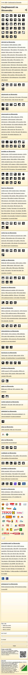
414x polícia (8, 270)
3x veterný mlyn (14, 478)
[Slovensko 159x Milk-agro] (21, 521)
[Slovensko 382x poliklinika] (11, 325)
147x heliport (21, 295)
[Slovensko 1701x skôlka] (7, 447)
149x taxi (16, 295)
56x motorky (7, 210)
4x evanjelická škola (20, 358)
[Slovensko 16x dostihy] (15, 182)
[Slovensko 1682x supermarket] (11, 15)
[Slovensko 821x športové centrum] (19, 174)
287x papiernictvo (16, 69)
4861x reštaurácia (15, 117)
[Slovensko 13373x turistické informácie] (7, 142)
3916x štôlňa (14, 159)
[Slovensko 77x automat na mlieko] (7, 109)
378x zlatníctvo (17, 59)
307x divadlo (10, 240)
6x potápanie (23, 216)
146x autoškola (5, 458)
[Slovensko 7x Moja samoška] (15, 533)
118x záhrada (14, 243)
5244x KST (4, 546)
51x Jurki (8, 568)
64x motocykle (4, 320)
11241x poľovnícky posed (15, 156)
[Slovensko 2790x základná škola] (3, 447)
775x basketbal (5, 195)
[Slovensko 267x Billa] (9, 517)
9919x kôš (3, 263)
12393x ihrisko (4, 190)
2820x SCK (10, 546)
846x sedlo (8, 376)
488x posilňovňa (20, 195)
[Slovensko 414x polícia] (3, 255)
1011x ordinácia (12, 334)
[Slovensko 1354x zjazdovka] (3, 421)
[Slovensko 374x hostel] (11, 85)
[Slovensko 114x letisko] (7, 282)
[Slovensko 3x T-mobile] (3, 538)
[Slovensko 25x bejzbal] (7, 182)
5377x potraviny (5, 44)
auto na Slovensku (7, 308)
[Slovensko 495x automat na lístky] (11, 278)
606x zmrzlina (9, 52)
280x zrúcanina (16, 476)
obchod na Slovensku (8, 42)
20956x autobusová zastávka (8, 290)
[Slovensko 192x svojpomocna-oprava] (15, 483)
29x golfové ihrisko (5, 213)
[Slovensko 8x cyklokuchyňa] (24, 483)
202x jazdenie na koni (20, 200)
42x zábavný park (5, 245)
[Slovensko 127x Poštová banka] (16, 525)
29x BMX (24, 210)
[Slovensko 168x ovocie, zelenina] (15, 32)
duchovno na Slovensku (9, 352)
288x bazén (4, 404)
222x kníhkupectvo (13, 77)
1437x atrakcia (11, 164)
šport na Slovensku (7, 188)
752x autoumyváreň (6, 315)
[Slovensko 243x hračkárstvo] (19, 28)
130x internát (15, 99)
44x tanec (13, 210)
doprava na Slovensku (8, 287)
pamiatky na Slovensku (8, 468)
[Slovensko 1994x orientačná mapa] (23, 142)
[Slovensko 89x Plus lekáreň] (3, 529)
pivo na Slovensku (7, 440)
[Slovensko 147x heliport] (23, 278)
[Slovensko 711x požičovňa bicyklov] (7, 483)
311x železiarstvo (5, 67)
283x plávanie (4, 200)
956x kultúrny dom (10, 238)
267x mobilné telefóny (6, 72)
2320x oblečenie (14, 44)
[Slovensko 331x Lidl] (13, 512)
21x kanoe (23, 213)
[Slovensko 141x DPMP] (7, 525)
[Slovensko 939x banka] (23, 250)
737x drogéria (20, 49)
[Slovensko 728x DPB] (20, 504)
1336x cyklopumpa (15, 492)
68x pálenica (24, 132)
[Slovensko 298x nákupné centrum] (3, 28)
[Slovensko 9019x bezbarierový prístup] (3, 578)
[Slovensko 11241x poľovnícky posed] (15, 142)
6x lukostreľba (4, 218)
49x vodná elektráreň (6, 414)
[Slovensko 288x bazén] (3, 396)
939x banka (15, 268)
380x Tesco (4, 553)
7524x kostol (4, 355)
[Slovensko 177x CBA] (8, 521)
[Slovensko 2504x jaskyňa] (15, 363)
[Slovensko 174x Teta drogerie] (13, 521)
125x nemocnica (13, 339)
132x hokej (4, 205)
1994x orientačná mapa (7, 161)
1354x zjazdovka (5, 429)
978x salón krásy (21, 47)
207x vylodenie (16, 389)
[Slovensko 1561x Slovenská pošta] (16, 504)
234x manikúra (11, 75)
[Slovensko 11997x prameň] (3, 363)
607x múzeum (18, 238)
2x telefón (9, 273)
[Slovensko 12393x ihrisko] (3, 174)
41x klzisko (18, 210)
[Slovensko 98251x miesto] (3, 142)
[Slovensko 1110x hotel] (7, 85)
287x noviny (8, 69)
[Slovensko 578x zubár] (7, 325)
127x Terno (11, 566)
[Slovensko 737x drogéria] (23, 15)
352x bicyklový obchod (16, 494)
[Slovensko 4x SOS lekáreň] (22, 533)
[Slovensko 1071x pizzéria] (23, 104)
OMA (6, 2)
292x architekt (8, 476)
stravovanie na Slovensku (9, 114)
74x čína (13, 132)
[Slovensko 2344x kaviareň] (15, 104)
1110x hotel (12, 97)
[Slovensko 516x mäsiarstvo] (11, 20)
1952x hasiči (17, 265)
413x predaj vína (19, 57)
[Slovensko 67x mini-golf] (19, 178)
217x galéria (17, 240)
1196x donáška (11, 122)
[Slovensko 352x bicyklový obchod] (11, 483)
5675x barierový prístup (20, 586)
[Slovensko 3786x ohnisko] (19, 142)
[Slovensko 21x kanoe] (11, 182)
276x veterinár (18, 336)
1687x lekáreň (4, 334)
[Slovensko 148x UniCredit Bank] (3, 525)
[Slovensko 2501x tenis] (15, 174)
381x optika (10, 59)
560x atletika (12, 195)
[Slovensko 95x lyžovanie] (15, 178)
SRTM (14, 670)
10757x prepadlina (13, 371)
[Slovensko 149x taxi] (19, 278)
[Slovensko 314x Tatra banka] (3, 517)
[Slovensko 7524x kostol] (3, 347)
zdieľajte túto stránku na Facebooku (9, 651)
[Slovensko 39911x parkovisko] (3, 302)
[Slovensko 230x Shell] (18, 517)
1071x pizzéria (19, 122)
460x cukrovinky (11, 54)
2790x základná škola (6, 455)
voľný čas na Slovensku (8, 233)
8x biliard (17, 216)
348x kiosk (13, 65)
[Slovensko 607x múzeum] (11, 223)
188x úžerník (4, 80)
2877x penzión (4, 97)
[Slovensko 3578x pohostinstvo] (11, 104)
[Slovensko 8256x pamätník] (3, 463)
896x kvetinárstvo (5, 49)
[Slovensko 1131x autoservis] (7, 302)
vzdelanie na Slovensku (8, 453)
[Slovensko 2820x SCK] (7, 504)
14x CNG (11, 320)
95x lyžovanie (17, 205)
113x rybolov (10, 205)
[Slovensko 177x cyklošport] (19, 483)
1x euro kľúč (4, 589)
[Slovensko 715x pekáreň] (3, 20)
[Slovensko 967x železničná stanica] (7, 278)
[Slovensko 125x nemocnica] (19, 325)
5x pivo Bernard (13, 442)
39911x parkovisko (5, 310)
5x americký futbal (13, 218)
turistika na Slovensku (8, 151)
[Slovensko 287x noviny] (7, 28)
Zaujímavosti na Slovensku (14, 2)
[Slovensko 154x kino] (23, 223)
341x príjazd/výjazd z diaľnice (18, 315)
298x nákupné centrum (15, 67)
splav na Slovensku (7, 386)
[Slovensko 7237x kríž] (7, 347)
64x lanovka (18, 429)
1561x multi (10, 193)
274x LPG (3, 318)
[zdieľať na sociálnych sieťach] (26, 10)
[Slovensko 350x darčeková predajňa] (11, 24)
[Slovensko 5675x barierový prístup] (7, 578)
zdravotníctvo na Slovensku (10, 331)
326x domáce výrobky (21, 65)
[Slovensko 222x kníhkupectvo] (3, 32)
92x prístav (22, 297)
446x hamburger (7, 124)
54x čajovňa (4, 134)
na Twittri (14, 651)
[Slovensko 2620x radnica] (3, 250)
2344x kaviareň (11, 119)
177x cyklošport (16, 496)
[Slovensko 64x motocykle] (15, 302)
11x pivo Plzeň (4, 442)
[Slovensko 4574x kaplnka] (11, 347)
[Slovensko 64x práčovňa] (3, 36)
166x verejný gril (11, 129)
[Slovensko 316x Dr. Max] (20, 512)
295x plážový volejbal (12, 198)
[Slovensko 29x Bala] (16, 529)
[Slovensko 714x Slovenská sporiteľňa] (25, 504)
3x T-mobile (4, 573)
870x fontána (8, 473)
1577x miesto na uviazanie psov (15, 235)
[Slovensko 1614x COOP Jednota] (12, 504)
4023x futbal (22, 190)
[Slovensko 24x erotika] (11, 36)
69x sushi (17, 132)
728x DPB (15, 548)
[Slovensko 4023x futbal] (11, 174)
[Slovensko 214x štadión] (7, 178)
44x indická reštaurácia (13, 134)
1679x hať (9, 389)
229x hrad (7, 478)
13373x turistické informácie (15, 154)
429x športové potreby (9, 57)
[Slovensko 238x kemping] (19, 85)
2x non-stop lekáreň (11, 341)
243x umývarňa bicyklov (12, 318)
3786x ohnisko (20, 159)
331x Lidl (9, 553)
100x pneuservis (23, 318)
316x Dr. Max (15, 553)
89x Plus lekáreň (19, 566)
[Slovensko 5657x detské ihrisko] (7, 174)
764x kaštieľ (15, 473)
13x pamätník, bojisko (20, 169)
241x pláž (10, 404)
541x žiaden (16, 52)
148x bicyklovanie (22, 203)
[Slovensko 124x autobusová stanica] (3, 282)
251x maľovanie (16, 72)
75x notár (13, 270)
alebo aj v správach (6, 629)
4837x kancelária (11, 263)
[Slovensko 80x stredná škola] (15, 447)
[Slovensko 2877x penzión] (3, 85)
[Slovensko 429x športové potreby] (19, 20)
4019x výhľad (4, 373)
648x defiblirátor (21, 334)
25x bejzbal (18, 213)
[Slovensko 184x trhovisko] (11, 32)
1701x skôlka (15, 455)
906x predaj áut (21, 313)
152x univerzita (23, 455)
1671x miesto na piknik (18, 161)
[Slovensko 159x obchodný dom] (19, 32)
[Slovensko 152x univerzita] (11, 447)
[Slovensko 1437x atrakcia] (11, 146)
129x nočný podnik (5, 243)
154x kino (22, 240)
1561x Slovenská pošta (7, 548)
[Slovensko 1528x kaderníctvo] (15, 15)
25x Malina (7, 571)
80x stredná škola (13, 458)
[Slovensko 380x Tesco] (6, 512)
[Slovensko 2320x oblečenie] (7, 15)
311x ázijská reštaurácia (17, 124)
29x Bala (12, 568)
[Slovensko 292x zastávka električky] (15, 278)
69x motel (21, 99)
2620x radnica (19, 263)
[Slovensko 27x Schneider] (21, 529)
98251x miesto (4, 154)
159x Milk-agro (19, 561)
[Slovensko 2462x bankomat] (7, 250)
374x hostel (18, 97)
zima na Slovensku (7, 427)
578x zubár (4, 336)
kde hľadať (4, 633)
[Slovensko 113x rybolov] (11, 178)
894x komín (4, 166)
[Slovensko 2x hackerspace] (7, 227)
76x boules (14, 208)
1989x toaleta (10, 265)
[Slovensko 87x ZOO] (19, 146)
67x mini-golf (20, 208)
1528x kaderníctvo (12, 47)
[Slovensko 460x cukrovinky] (15, 20)
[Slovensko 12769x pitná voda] (3, 104)
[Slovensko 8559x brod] (3, 381)
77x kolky (8, 208)
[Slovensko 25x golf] (3, 182)
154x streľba (14, 203)
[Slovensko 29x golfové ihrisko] (23, 178)
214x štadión (12, 200)
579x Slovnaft (10, 551)
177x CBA (20, 558)
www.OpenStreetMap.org (17, 662)
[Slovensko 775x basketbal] (23, 174)
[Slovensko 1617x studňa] (7, 146)
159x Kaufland (11, 561)
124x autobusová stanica (7, 297)
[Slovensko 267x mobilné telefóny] (15, 28)
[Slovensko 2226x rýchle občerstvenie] (19, 104)
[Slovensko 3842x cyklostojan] (3, 483)
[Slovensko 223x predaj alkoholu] (23, 28)
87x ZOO (6, 169)
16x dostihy (4, 216)
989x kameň (19, 373)
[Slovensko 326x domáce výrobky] (23, 24)
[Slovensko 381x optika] (23, 20)
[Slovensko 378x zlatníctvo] (3, 24)
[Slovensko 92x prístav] (11, 282)
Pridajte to (11, 671)
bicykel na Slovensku (8, 489)
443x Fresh (16, 551)
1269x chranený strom (21, 164)
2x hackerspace (14, 245)
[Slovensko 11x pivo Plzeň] (3, 434)
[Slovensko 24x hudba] (15, 36)
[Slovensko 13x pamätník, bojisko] (23, 146)
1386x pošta (9, 268)
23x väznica (12, 169)
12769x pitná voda (5, 117)
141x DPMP (12, 563)
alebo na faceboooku (7, 627)
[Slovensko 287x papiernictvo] (11, 28)
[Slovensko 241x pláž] (7, 396)
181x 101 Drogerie (13, 558)
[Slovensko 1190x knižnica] (7, 223)
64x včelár (18, 270)
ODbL (13, 663)
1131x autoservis (15, 310)
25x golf (13, 213)
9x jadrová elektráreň (16, 416)
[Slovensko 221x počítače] (7, 32)
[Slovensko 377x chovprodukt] (7, 24)
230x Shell (18, 556)
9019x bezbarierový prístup (7, 586)
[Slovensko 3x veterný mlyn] (23, 463)
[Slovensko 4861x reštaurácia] (7, 104)
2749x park (4, 235)
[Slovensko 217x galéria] (19, 223)
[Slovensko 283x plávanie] (3, 178)
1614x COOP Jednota (18, 546)
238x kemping (8, 99)
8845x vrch (21, 371)
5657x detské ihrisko (14, 190)
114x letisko (17, 297)
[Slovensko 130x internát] (23, 85)
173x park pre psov (5, 203)
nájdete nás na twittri (7, 625)
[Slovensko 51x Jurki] (11, 529)
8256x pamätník (5, 471)
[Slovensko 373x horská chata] (15, 85)
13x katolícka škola (10, 358)
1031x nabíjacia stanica (11, 313)
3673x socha (13, 471)
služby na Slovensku (7, 260)
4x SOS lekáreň (23, 571)
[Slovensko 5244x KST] (3, 504)
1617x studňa (4, 164)
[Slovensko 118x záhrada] (3, 227)
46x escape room (22, 243)
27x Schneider (18, 568)
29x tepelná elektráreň (17, 414)
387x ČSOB (23, 551)
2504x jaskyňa (11, 373)
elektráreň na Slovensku (9, 411)
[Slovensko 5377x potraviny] (3, 15)
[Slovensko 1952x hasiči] (15, 250)
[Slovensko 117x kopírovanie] (23, 32)
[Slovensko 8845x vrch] (7, 363)
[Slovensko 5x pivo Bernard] (7, 434)
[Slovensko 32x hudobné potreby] (7, 36)
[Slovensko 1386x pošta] (19, 250)
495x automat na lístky (10, 292)
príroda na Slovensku (8, 368)
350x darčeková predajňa (14, 62)
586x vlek (12, 429)
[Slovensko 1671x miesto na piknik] (3, 146)
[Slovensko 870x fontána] (7, 463)
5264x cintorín (17, 355)
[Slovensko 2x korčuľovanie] (19, 182)
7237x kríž (10, 355)
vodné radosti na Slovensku (10, 402)
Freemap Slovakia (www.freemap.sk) (9, 665)
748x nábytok (13, 49)
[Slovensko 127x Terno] (21, 525)
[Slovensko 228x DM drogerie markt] (22, 517)
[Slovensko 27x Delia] (5, 533)
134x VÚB (18, 563)
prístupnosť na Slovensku (9, 584)
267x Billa (7, 556)
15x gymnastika (11, 216)
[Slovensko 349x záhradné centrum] (15, 24)
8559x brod (4, 389)
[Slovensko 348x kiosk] (19, 24)
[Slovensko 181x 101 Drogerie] (4, 521)
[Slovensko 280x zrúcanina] (11, 463)
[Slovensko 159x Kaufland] (17, 521)
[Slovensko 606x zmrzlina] (7, 20)
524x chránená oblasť (12, 166)
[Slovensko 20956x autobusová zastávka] (3, 278)
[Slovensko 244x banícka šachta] (15, 463)
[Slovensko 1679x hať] (7, 381)
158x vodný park (17, 404)
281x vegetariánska (9, 127)
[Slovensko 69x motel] (3, 89)
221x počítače (22, 77)
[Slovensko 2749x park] (3, 223)
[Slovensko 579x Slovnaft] (3, 508)
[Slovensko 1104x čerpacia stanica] (11, 302)
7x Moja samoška (14, 571)
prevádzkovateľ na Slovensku (10, 543)
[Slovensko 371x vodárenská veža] (15, 146)
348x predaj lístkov (21, 292)
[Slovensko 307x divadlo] (15, 223)
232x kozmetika (19, 75)
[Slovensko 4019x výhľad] (11, 363)
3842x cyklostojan (5, 492)
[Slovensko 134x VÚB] (12, 525)
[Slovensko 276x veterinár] (15, 325)
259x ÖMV (12, 556)
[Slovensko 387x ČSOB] (14, 508)
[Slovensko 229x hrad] (19, 463)
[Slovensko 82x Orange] (7, 529)
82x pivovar (18, 129)
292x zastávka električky (7, 295)
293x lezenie (21, 198)
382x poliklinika (11, 336)
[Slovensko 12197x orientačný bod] (11, 142)
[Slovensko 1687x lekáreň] (3, 325)
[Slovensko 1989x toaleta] (11, 250)
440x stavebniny (19, 54)
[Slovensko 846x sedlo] (19, 363)
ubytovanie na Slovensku (9, 94)
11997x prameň (5, 371)
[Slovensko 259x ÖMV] (14, 517)
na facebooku (11, 650)
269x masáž (24, 69)
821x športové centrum (19, 193)
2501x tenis (4, 193)
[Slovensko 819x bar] (3, 109)
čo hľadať (3, 639)
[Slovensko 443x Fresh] (9, 508)
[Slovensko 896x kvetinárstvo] (19, 15)
